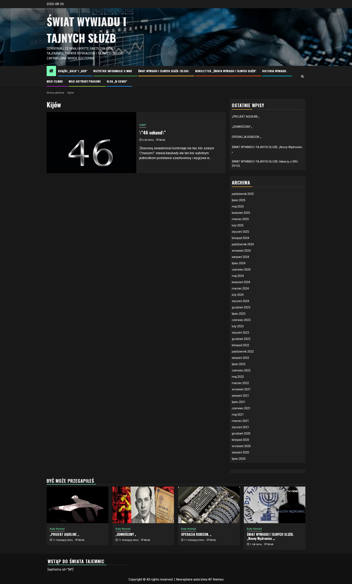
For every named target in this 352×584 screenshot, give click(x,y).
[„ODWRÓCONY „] (143, 505)
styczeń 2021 (240, 427)
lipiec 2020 (238, 458)
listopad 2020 (240, 439)
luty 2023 (238, 326)
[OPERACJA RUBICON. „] (209, 505)
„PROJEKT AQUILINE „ (246, 116)
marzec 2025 (240, 219)
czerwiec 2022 (241, 370)
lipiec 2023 (238, 313)
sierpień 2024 (240, 257)
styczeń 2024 (240, 301)
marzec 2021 (240, 420)
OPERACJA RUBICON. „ (246, 137)
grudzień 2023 (241, 307)
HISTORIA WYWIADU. (274, 71)
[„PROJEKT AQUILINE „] (77, 505)
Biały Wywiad (57, 528)
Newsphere (184, 579)
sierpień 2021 (240, 395)
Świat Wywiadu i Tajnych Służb (86, 29)
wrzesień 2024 (241, 250)
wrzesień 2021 (241, 389)
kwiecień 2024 (241, 282)
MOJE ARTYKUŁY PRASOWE (85, 81)
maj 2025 (238, 206)
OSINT (142, 125)
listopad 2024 (240, 238)
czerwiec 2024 (241, 269)
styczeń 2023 (240, 332)
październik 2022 (243, 351)
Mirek (162, 140)
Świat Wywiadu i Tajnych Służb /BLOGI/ (163, 71)
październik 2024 (243, 244)
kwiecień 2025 (241, 212)
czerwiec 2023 (241, 320)
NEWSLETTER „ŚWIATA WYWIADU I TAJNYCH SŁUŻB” (225, 71)
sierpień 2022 (240, 357)
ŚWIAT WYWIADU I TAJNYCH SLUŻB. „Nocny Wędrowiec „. (270, 536)
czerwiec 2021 (241, 408)
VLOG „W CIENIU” (117, 81)
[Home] (51, 71)
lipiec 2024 (238, 263)
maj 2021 (238, 414)
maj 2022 (238, 376)
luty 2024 (238, 294)
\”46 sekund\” (152, 132)
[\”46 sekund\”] (91, 142)
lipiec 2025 (238, 200)
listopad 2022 (240, 345)
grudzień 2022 (241, 339)
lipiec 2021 (238, 402)
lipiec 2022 (238, 364)
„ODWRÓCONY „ (242, 126)
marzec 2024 (240, 288)
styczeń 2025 (240, 231)
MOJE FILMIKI (55, 81)
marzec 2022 (240, 383)
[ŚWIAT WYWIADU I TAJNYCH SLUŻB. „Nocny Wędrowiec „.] (275, 505)
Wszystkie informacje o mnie (112, 71)
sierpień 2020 (240, 452)
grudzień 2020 (241, 433)
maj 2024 (238, 275)
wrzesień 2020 (241, 446)
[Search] (302, 76)
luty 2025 (238, 225)
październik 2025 (243, 193)
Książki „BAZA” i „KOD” (72, 71)
